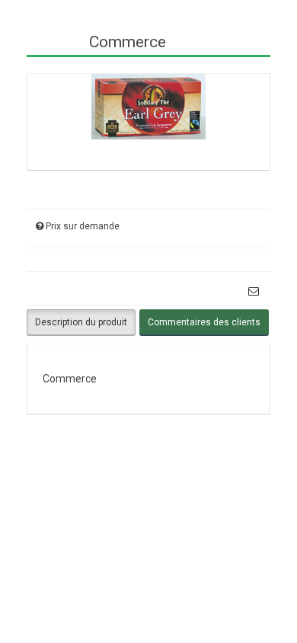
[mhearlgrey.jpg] (148, 105)
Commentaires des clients (204, 322)
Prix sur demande (83, 226)
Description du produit (81, 322)
